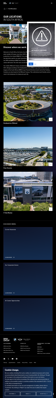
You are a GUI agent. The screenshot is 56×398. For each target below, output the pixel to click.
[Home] (4, 9)
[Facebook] (4, 359)
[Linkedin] (17, 359)
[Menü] (51, 3)
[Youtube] (12, 359)
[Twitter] (8, 359)
